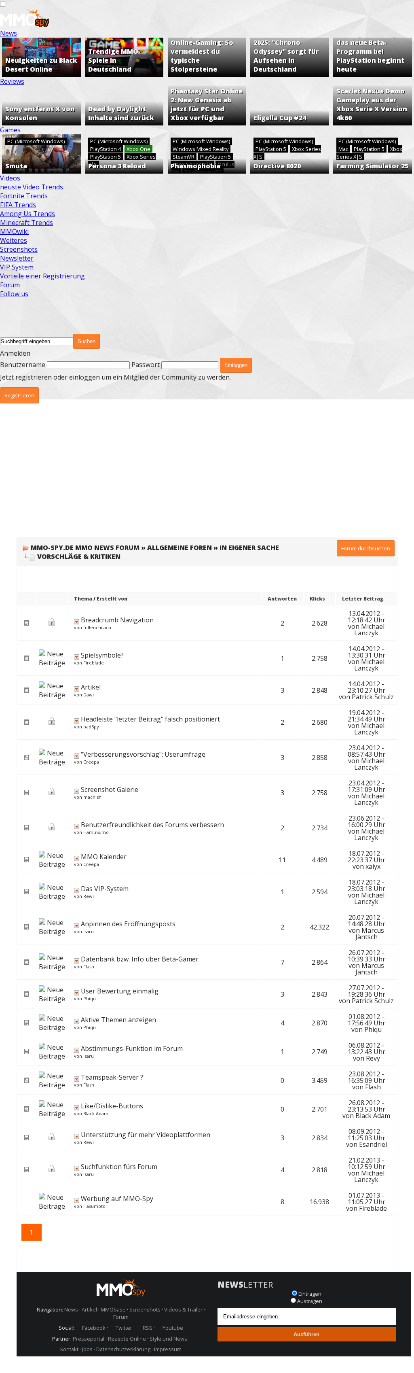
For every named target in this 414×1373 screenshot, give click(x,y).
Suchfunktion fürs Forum (119, 1166)
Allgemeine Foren (179, 547)
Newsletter (17, 258)
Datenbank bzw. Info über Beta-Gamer (140, 959)
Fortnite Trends (24, 195)
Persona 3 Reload (117, 165)
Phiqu (89, 998)
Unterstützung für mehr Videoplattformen (145, 1134)
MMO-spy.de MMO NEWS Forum (85, 547)
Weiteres (13, 240)
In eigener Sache (249, 547)
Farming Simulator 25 (372, 165)
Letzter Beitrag (362, 598)
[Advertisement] (207, 476)
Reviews (12, 81)
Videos (10, 178)
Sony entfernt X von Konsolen (40, 113)
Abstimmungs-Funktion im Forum (132, 1048)
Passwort (145, 364)
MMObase (113, 1309)
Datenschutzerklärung (123, 1349)
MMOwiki (14, 231)
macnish (92, 797)
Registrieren (19, 395)
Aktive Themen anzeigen (118, 1019)
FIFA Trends (18, 204)
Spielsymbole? (102, 655)
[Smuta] (41, 154)
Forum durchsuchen (365, 548)
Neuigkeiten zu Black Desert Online (41, 65)
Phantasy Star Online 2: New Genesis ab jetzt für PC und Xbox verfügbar (207, 104)
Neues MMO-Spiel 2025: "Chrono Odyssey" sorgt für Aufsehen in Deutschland (286, 51)
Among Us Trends (27, 213)
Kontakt (69, 1349)
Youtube (173, 1327)
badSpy (91, 727)
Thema (83, 598)
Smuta (16, 165)
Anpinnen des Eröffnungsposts (128, 923)
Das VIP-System (105, 888)
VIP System (17, 267)
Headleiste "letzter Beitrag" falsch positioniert (150, 719)
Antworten (282, 598)
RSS (147, 1327)
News (8, 33)
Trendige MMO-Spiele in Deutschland (114, 60)
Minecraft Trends (26, 222)
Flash (88, 966)
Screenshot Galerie (109, 789)
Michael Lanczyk (369, 629)
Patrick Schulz (373, 696)
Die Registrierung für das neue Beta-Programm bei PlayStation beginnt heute (372, 51)
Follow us (14, 293)
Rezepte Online (127, 1338)
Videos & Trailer (183, 1309)
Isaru (88, 931)
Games (10, 129)
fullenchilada (97, 627)
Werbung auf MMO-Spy (117, 1198)
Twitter (124, 1327)
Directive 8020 (277, 165)
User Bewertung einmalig (119, 991)
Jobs (87, 1349)
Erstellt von (112, 598)
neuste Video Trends (31, 187)
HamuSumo (96, 832)
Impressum (168, 1349)
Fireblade (93, 663)
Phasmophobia (195, 165)
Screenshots (19, 249)
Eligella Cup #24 (279, 117)
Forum (10, 284)
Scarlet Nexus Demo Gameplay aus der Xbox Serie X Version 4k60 (371, 104)
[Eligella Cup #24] (289, 105)
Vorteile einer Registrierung (42, 276)
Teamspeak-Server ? (112, 1077)
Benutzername (22, 364)
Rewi (88, 896)
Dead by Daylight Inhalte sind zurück (121, 113)
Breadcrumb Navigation (117, 619)
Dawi (88, 695)
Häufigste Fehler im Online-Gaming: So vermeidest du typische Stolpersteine (204, 51)
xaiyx (372, 866)
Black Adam (95, 1113)
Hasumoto (94, 1206)
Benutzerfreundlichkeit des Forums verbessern (152, 824)
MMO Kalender (104, 856)
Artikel (91, 687)
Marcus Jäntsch (369, 933)
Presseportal (88, 1338)
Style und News (168, 1338)
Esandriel (373, 1144)
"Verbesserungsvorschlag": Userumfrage (143, 754)
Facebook (93, 1327)
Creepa (91, 762)
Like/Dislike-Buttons (112, 1105)
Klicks (317, 598)
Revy (373, 1058)
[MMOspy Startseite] (24, 24)
